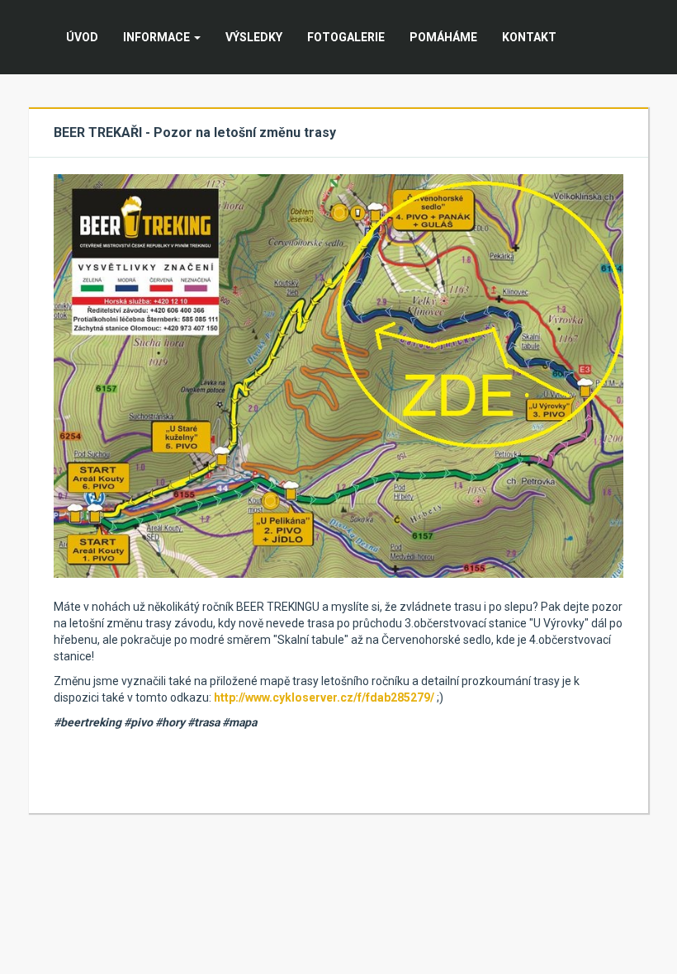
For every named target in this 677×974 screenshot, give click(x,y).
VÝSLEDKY (253, 37)
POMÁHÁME (443, 37)
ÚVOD (82, 37)
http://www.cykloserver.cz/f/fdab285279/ (324, 697)
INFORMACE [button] (157, 37)
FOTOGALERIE (346, 37)
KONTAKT (529, 37)
